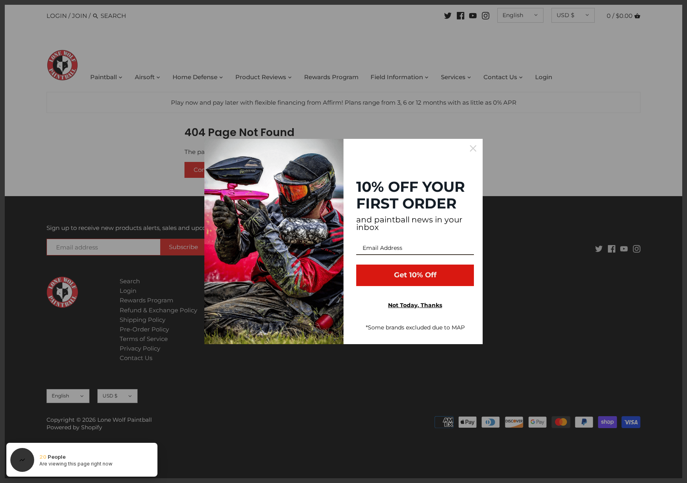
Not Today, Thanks (415, 305)
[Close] (473, 148)
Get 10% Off (415, 275)
